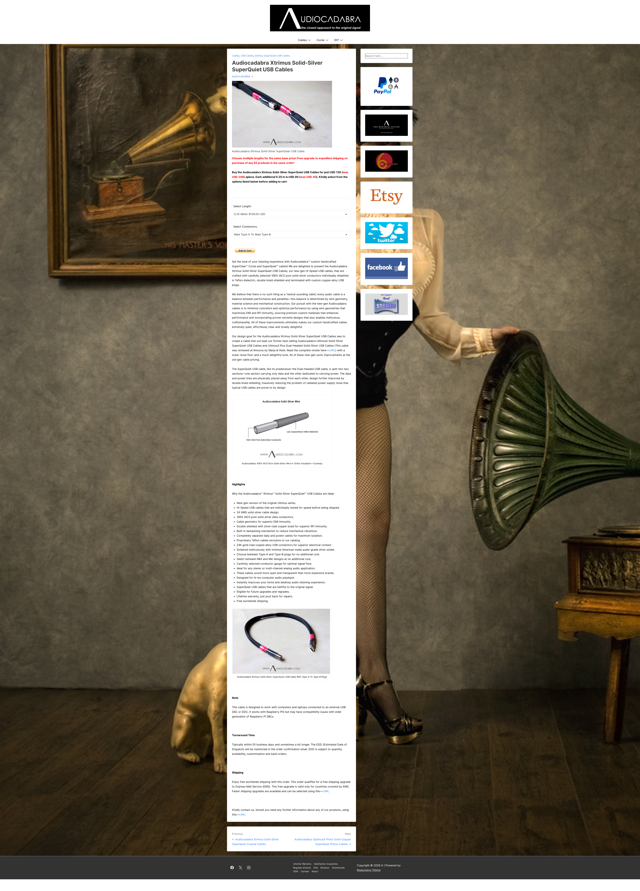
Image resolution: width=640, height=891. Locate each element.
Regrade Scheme (302, 867)
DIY (336, 40)
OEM (295, 871)
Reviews (324, 867)
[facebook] (232, 867)
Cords (320, 40)
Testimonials (338, 867)
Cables (302, 40)
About (315, 871)
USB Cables (247, 55)
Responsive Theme (368, 870)
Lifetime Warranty (302, 863)
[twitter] (240, 867)
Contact (305, 871)
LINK (332, 350)
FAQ (316, 867)
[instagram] (249, 867)
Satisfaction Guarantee (326, 863)
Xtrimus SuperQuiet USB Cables (272, 55)
